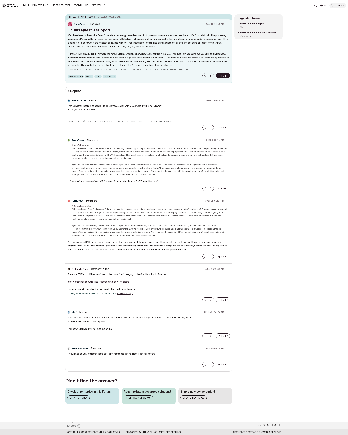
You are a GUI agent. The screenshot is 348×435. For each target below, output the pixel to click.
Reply (224, 75)
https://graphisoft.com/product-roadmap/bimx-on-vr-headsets (98, 281)
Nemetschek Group (271, 432)
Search (316, 5)
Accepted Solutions (138, 397)
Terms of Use (150, 432)
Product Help (98, 5)
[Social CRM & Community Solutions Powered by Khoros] (73, 425)
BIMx (242, 27)
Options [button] (228, 17)
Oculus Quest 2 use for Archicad (258, 32)
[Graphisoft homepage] (269, 425)
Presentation (109, 76)
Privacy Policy (133, 432)
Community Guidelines (170, 432)
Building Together (61, 5)
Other (98, 76)
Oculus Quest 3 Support (253, 23)
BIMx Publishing (76, 76)
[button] (205, 75)
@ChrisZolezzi (78, 145)
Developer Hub (81, 5)
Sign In (339, 5)
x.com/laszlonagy (125, 293)
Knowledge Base (40, 5)
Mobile (89, 76)
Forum (26, 5)
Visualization (245, 36)
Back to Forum (78, 397)
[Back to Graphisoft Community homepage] (11, 5)
